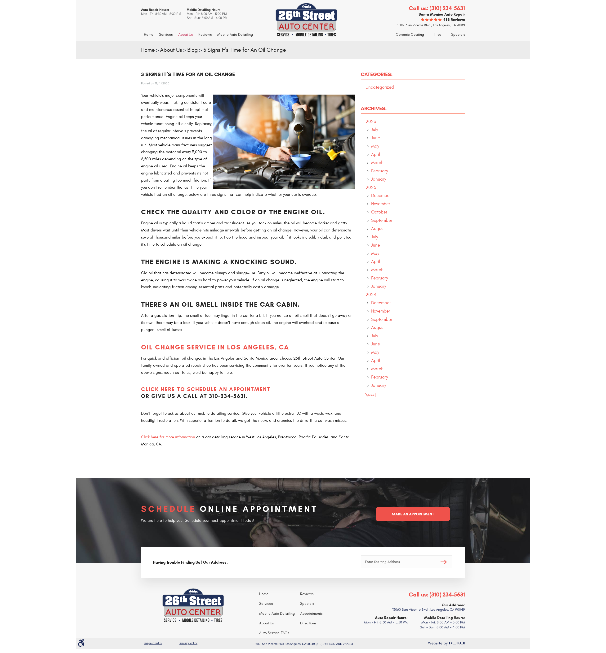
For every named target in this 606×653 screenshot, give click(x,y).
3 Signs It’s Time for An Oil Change (244, 50)
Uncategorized (379, 87)
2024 (371, 294)
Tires (437, 34)
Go (443, 561)
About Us (185, 34)
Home (148, 34)
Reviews (205, 34)
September (381, 220)
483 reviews (454, 19)
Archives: (374, 108)
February (379, 171)
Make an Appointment (413, 514)
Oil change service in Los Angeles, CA (215, 347)
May (375, 146)
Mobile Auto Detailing (235, 34)
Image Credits (153, 643)
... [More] (368, 395)
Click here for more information (168, 437)
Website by (446, 643)
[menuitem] (148, 34)
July (374, 129)
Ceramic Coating (410, 34)
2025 (370, 187)
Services (166, 34)
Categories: (377, 74)
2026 (370, 121)
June (375, 137)
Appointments (311, 613)
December (381, 195)
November (380, 203)
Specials (458, 34)
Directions (308, 623)
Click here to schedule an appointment (206, 389)
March (377, 162)
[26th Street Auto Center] (303, 20)
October (379, 212)
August (378, 228)
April (375, 154)
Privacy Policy (188, 643)
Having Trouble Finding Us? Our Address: (190, 562)
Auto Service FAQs (274, 633)
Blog (192, 50)
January (378, 179)
